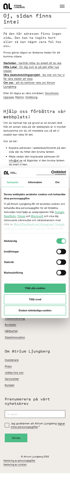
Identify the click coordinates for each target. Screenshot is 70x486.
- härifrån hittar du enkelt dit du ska (32, 63)
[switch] (61, 251)
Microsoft (37, 215)
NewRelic (10, 215)
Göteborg (31, 97)
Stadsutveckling (15, 318)
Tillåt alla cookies (35, 288)
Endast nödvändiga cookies (35, 310)
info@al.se (15, 160)
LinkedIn (40, 228)
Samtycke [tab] (13, 182)
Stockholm (51, 93)
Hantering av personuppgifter (19, 460)
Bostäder (10, 324)
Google (59, 211)
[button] (62, 6)
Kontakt (9, 385)
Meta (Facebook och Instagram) (34, 224)
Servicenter (12, 378)
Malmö (19, 97)
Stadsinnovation (15, 337)
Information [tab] (35, 182)
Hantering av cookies (15, 464)
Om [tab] (57, 182)
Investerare (12, 360)
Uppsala (8, 97)
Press (8, 366)
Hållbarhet (11, 331)
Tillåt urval (35, 299)
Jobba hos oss (14, 372)
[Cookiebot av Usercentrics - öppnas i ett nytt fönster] (51, 172)
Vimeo (21, 215)
